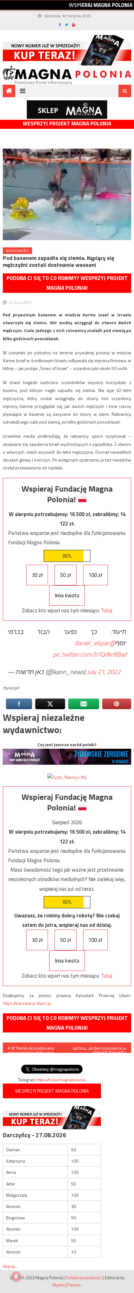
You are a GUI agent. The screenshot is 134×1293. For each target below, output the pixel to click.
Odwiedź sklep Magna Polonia (67, 109)
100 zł (95, 575)
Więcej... (10, 1266)
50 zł (65, 575)
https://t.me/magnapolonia (61, 1079)
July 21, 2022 (104, 672)
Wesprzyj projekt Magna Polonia (67, 124)
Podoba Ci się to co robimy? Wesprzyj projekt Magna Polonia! (67, 283)
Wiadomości (17, 251)
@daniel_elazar (95, 643)
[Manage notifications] (16, 1277)
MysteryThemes (66, 1285)
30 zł (37, 575)
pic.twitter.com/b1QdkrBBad (90, 654)
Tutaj (106, 610)
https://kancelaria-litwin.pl (27, 1003)
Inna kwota (67, 595)
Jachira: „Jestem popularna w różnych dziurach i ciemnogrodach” (99, 1049)
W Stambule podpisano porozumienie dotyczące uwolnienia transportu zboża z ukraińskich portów (34, 1049)
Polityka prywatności (83, 1278)
